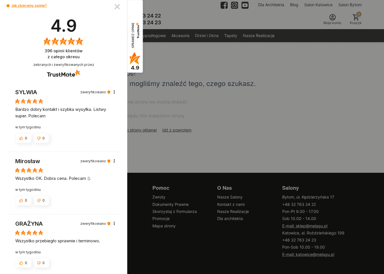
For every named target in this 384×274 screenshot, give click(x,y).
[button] (8, 6)
